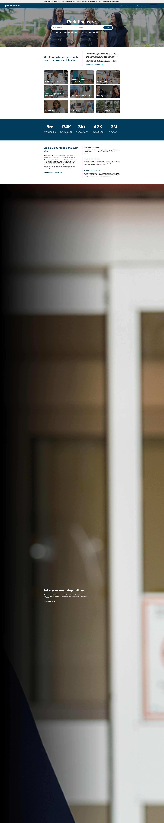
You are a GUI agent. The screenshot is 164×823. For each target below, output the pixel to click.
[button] (120, 5)
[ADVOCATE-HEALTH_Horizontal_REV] (13, 5)
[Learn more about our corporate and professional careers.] (82, 91)
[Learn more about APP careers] (82, 77)
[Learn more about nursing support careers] (56, 106)
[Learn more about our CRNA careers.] (56, 91)
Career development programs (52, 172)
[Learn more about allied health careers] (108, 77)
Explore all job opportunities (93, 64)
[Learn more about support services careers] (108, 106)
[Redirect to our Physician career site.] (82, 106)
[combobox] (65, 27)
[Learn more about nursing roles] (108, 91)
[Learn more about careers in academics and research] (56, 77)
